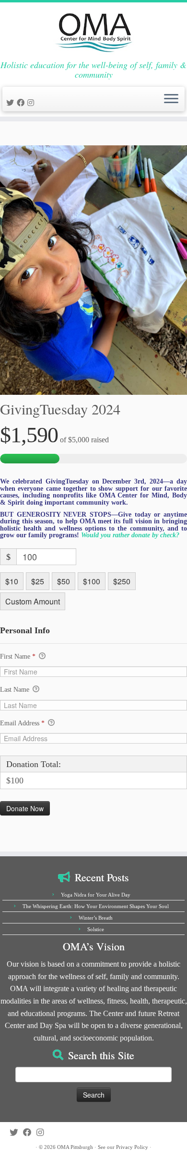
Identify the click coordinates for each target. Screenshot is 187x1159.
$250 (121, 581)
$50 (63, 581)
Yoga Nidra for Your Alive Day (95, 895)
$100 (91, 581)
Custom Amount (32, 601)
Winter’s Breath (96, 918)
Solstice (95, 929)
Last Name (15, 689)
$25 (37, 581)
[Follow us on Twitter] (11, 103)
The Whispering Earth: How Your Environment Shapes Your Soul (96, 906)
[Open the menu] (171, 99)
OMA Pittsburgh (75, 1147)
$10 (11, 581)
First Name (17, 656)
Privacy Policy (132, 1147)
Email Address (22, 723)
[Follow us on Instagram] (32, 103)
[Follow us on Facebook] (22, 103)
